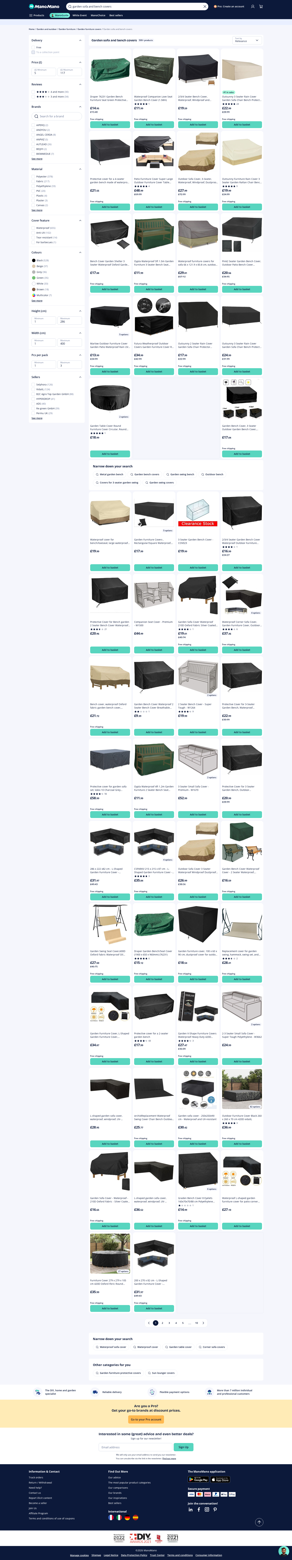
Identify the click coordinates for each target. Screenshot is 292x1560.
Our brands (115, 1492)
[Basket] (261, 6)
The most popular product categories (129, 1482)
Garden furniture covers (89, 29)
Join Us (33, 1508)
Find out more (169, 1458)
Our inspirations (117, 1498)
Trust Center (157, 1555)
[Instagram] (207, 1509)
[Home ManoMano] (44, 6)
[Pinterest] (215, 1509)
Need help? (35, 1487)
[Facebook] (198, 1509)
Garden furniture (67, 29)
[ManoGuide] (283, 1551)
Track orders (36, 1477)
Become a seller (38, 1503)
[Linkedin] (190, 1509)
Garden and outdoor (47, 29)
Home (32, 29)
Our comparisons (118, 1487)
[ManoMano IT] (119, 1517)
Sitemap (96, 1555)
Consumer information (209, 1555)
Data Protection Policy (134, 1555)
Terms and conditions (180, 1555)
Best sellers (114, 1503)
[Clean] (205, 6)
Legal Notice (111, 1555)
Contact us (35, 1492)
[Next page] (203, 1323)
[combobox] (247, 40)
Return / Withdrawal (40, 1482)
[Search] (70, 6)
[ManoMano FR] (111, 1517)
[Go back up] (259, 1522)
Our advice (114, 1477)
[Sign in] (253, 6)
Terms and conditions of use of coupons (52, 1518)
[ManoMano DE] (127, 1517)
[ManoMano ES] (135, 1517)
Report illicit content (40, 1498)
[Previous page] (149, 1323)
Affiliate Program (38, 1513)
